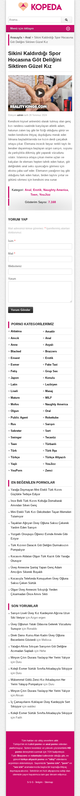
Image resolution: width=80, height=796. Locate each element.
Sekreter (16, 430)
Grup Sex (51, 371)
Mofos (15, 404)
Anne (14, 344)
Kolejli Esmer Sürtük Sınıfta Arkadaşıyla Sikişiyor (41, 668)
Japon (15, 377)
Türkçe (15, 457)
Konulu (50, 377)
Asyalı (49, 344)
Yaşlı (14, 463)
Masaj (49, 391)
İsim (10, 241)
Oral (48, 411)
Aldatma (16, 331)
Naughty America (55, 190)
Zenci (48, 470)
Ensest (15, 358)
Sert (48, 430)
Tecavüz (50, 437)
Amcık (15, 338)
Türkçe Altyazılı (55, 457)
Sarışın (50, 424)
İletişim (38, 782)
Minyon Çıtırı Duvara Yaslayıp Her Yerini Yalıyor (40, 657)
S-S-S (30, 782)
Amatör (50, 331)
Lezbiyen (51, 384)
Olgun (15, 411)
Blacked (16, 351)
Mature (15, 397)
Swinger (16, 437)
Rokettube (51, 417)
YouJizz (44, 194)
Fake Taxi (51, 364)
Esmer (15, 364)
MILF (48, 397)
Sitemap (49, 782)
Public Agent (19, 417)
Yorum (12, 278)
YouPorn (16, 470)
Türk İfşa (51, 450)
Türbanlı (50, 444)
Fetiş (14, 371)
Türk (14, 450)
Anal (28, 190)
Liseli (14, 391)
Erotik (37, 190)
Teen (34, 194)
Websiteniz (15, 266)
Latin (14, 384)
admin (20, 115)
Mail (10, 253)
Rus (13, 424)
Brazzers (51, 351)
